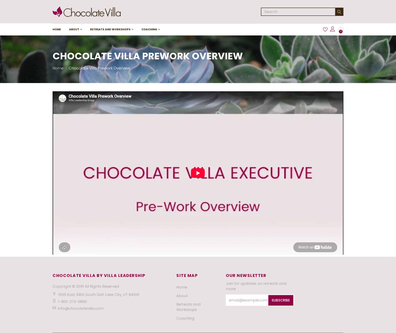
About (74, 29)
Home (57, 29)
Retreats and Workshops (110, 29)
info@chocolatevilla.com (81, 308)
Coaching (149, 29)
